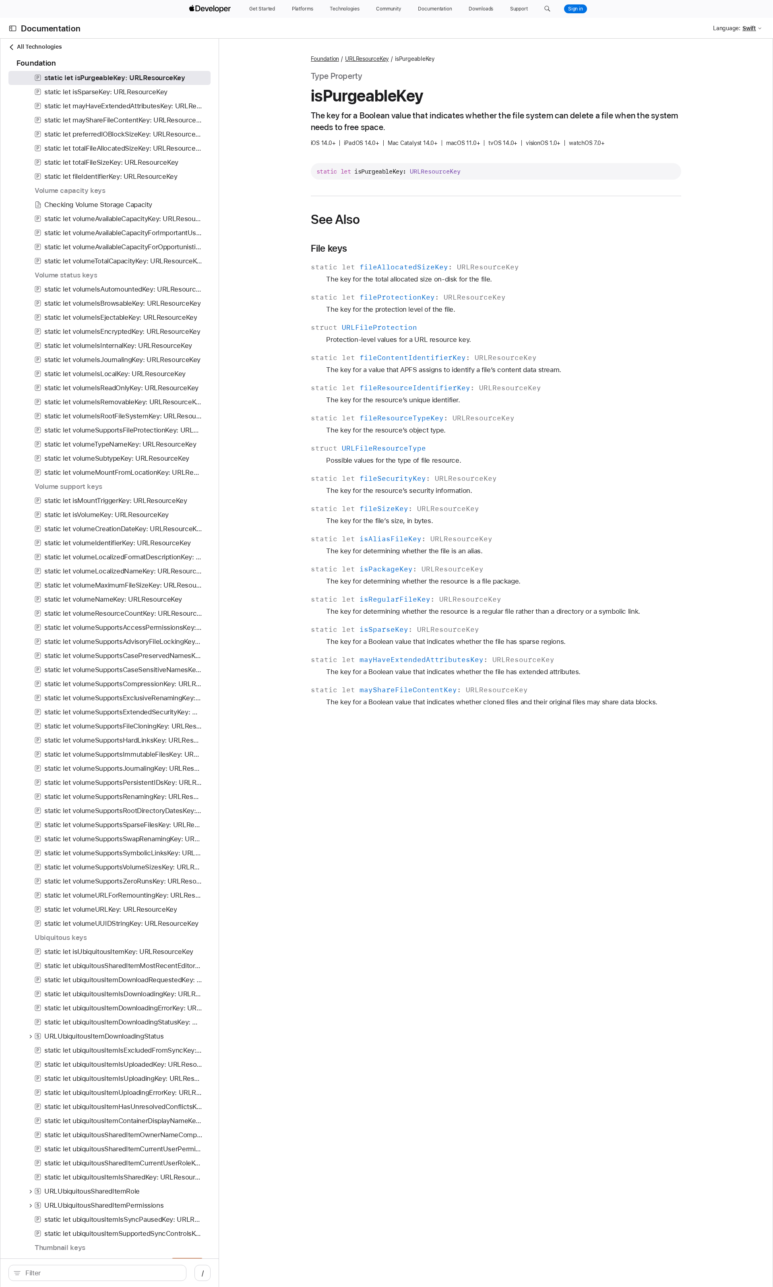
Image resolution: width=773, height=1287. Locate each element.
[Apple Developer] (211, 9)
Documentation (51, 28)
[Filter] (102, 1273)
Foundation (325, 59)
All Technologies (39, 46)
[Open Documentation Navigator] (13, 28)
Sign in (575, 9)
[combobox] (102, 1272)
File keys (329, 248)
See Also (335, 219)
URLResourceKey (367, 59)
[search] (97, 1273)
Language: (726, 28)
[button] (547, 9)
